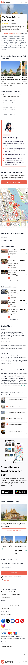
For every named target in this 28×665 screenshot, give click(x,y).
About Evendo (14, 591)
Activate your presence (14, 182)
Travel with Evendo (5, 591)
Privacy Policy (6, 580)
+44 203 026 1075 (6, 614)
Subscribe (14, 573)
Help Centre (4, 644)
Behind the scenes (15, 594)
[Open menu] (26, 2)
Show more (13, 280)
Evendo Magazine (5, 597)
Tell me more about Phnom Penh (14, 530)
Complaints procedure (6, 646)
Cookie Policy (20, 579)
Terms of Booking (21, 654)
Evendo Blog (4, 594)
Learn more (23, 179)
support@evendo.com (6, 617)
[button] (14, 207)
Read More (24, 385)
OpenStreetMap (4, 188)
